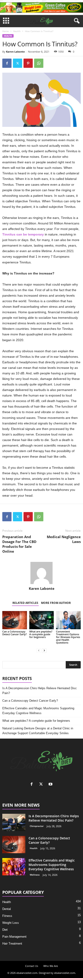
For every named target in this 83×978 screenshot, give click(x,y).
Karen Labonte (15, 51)
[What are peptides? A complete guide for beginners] (41, 620)
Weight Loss (10, 922)
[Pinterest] (28, 63)
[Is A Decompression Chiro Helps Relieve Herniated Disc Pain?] (13, 822)
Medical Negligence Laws (64, 539)
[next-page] (44, 650)
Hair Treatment (12, 943)
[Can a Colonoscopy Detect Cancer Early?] (14, 620)
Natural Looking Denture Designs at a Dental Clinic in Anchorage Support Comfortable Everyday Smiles (37, 731)
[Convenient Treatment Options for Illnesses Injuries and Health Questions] (68, 620)
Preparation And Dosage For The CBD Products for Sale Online (19, 544)
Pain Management (14, 936)
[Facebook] (7, 63)
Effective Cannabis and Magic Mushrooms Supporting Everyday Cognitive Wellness (38, 711)
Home (5, 31)
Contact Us (31, 966)
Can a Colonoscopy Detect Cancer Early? (14, 633)
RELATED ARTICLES (25, 603)
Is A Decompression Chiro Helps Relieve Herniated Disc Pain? (39, 690)
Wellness (35, 874)
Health (17, 31)
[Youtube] (51, 784)
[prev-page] (38, 650)
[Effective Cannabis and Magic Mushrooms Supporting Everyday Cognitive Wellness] (13, 866)
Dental (6, 909)
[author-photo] (41, 573)
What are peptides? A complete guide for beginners (40, 634)
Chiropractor (37, 826)
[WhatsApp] (38, 63)
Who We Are (50, 966)
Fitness (7, 916)
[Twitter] (17, 63)
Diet (5, 929)
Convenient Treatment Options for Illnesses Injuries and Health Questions (68, 637)
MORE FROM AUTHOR (56, 603)
